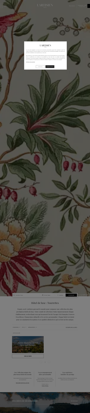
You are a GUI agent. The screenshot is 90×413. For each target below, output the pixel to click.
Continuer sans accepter (30, 61)
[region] (45, 55)
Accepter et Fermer (50, 66)
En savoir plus (40, 66)
